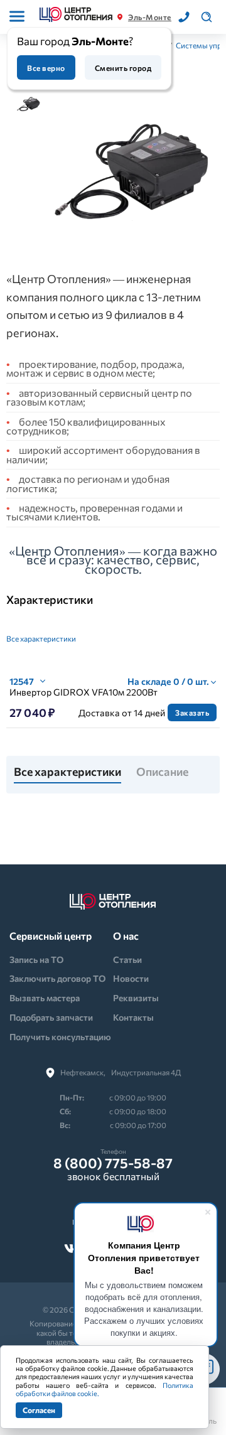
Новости (131, 978)
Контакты (133, 1017)
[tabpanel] (130, 171)
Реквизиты (136, 997)
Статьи (127, 959)
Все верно (46, 67)
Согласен (39, 1409)
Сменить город (123, 67)
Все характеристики (41, 638)
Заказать (192, 712)
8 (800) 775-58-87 (113, 1163)
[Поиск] (206, 17)
